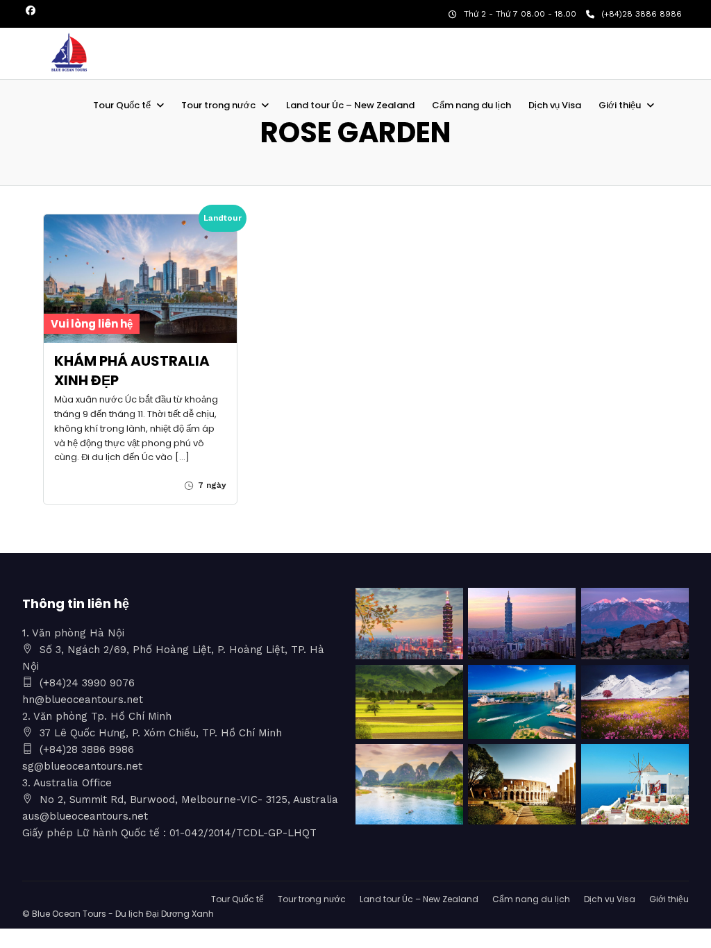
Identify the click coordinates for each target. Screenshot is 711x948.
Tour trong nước (218, 105)
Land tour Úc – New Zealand (350, 105)
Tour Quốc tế (122, 105)
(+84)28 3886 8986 (641, 14)
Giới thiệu (620, 105)
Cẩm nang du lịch (471, 105)
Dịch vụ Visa (554, 105)
